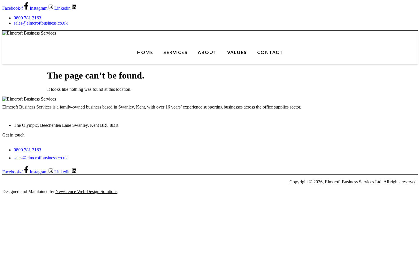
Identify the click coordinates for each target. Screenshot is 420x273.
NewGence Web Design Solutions (86, 191)
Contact (270, 52)
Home (145, 52)
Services (175, 52)
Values (237, 52)
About (207, 52)
